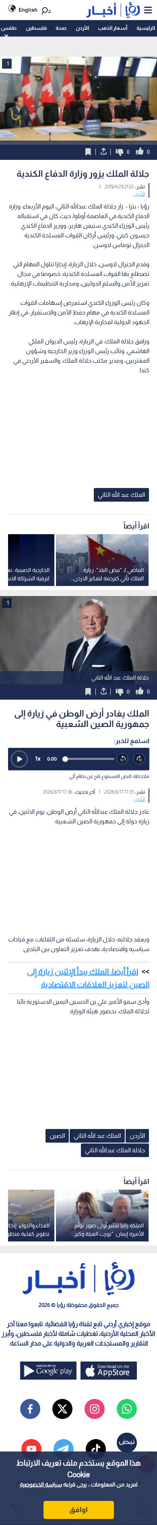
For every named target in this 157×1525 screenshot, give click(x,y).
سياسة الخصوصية (41, 1484)
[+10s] (139, 759)
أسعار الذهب (112, 28)
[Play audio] (19, 759)
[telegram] (64, 1449)
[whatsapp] (127, 1409)
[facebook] (30, 1409)
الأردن (82, 28)
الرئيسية (145, 28)
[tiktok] (96, 1449)
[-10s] (122, 759)
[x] (62, 1409)
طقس (9, 28)
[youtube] (31, 1449)
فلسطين (36, 28)
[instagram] (95, 1409)
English (28, 10)
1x (38, 758)
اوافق (78, 1510)
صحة (61, 28)
